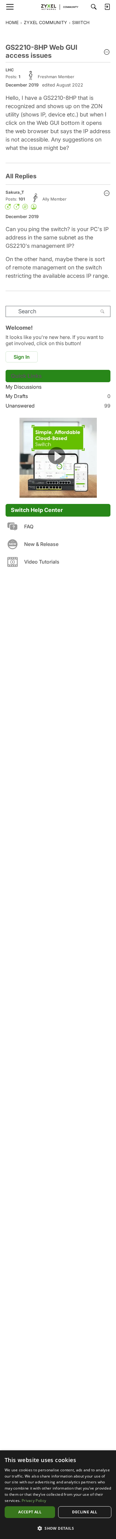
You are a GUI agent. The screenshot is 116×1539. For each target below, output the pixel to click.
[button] (106, 53)
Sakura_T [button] (15, 192)
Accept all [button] (29, 1512)
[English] (58, 7)
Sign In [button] (22, 357)
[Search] (93, 7)
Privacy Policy (34, 1500)
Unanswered (58, 406)
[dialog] (58, 1494)
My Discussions (23, 387)
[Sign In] (107, 7)
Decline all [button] (84, 1512)
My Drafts (58, 396)
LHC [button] (10, 69)
